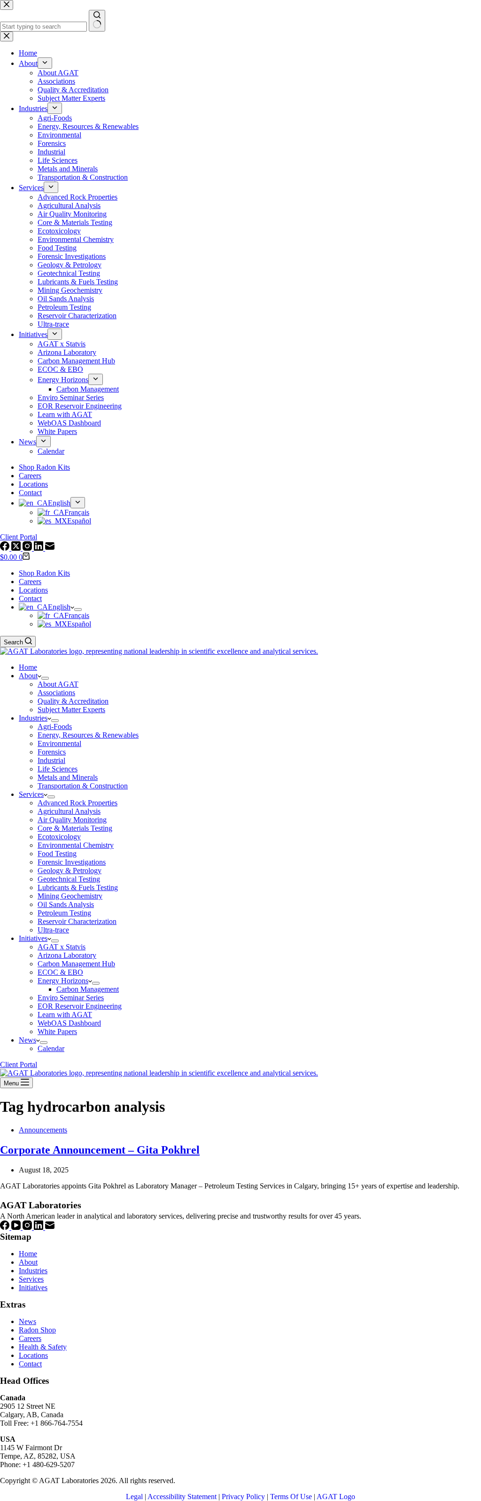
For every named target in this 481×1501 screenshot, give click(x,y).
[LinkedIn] (39, 1227)
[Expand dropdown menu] (78, 609)
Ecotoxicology (59, 837)
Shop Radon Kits (44, 573)
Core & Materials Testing (75, 828)
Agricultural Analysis (69, 811)
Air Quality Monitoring (72, 820)
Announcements (43, 1130)
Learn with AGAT (65, 1015)
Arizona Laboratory (67, 955)
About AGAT (58, 684)
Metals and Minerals (68, 777)
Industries (33, 718)
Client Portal (18, 1064)
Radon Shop (37, 1330)
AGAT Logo (336, 1497)
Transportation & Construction (83, 786)
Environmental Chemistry (76, 845)
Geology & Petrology (69, 871)
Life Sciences (58, 769)
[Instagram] (28, 1227)
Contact (30, 598)
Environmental (59, 743)
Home (28, 667)
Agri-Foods (55, 726)
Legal (134, 1497)
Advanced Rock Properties (77, 803)
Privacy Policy (243, 1497)
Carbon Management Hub (76, 964)
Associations (56, 693)
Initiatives (33, 938)
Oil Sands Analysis (66, 904)
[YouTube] (17, 1227)
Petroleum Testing (64, 913)
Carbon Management (87, 989)
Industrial (51, 760)
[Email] (49, 1227)
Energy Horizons (63, 981)
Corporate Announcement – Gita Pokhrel (100, 1150)
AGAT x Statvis (61, 947)
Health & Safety (43, 1347)
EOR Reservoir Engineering (80, 1006)
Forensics (52, 752)
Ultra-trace (53, 930)
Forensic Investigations (72, 862)
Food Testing (57, 854)
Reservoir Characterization (77, 921)
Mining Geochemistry (70, 896)
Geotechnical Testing (69, 879)
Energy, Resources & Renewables (88, 735)
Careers (30, 582)
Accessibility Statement (182, 1497)
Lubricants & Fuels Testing (78, 887)
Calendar (51, 1048)
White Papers (57, 1031)
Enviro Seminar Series (71, 998)
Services (31, 794)
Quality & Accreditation (73, 701)
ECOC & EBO (60, 972)
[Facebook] (5, 1227)
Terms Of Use (291, 1497)
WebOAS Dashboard (69, 1023)
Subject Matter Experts (71, 710)
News (27, 1040)
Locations (33, 590)
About (28, 676)
